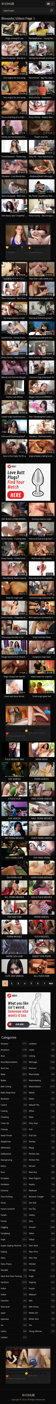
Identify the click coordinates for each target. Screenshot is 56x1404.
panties (42, 1141)
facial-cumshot (14, 1208)
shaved (42, 1227)
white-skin (42, 1318)
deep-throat (14, 1135)
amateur (14, 1043)
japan (14, 1312)
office (42, 1110)
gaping (14, 1251)
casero (14, 1104)
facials (14, 1214)
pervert (42, 1165)
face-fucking (14, 1196)
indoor (14, 1294)
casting (14, 1110)
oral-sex (42, 1135)
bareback (14, 1098)
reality (42, 1184)
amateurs (14, 1049)
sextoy (42, 1214)
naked (42, 1092)
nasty (42, 1098)
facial (14, 1202)
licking (42, 1055)
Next (51, 983)
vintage (42, 1269)
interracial (14, 1306)
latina (14, 1331)
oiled (42, 1117)
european (14, 1178)
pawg (42, 1147)
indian (14, 1288)
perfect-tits (42, 1159)
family (14, 1221)
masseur (42, 1068)
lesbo (42, 1049)
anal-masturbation (14, 1061)
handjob (14, 1269)
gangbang (14, 1233)
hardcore (14, 1282)
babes (14, 1080)
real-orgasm (42, 1178)
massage (42, 1061)
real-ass (42, 1172)
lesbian (14, 1337)
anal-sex (14, 1068)
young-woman (42, 1331)
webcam (42, 1294)
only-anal (42, 1123)
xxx (42, 1325)
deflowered (14, 1153)
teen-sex (42, 1257)
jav (14, 1325)
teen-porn (42, 1251)
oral (42, 1129)
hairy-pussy (14, 1263)
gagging (14, 1227)
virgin (42, 1276)
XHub (7, 3)
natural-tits (42, 1104)
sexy (42, 1221)
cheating (14, 1117)
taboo (42, 1233)
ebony (14, 1165)
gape (14, 1239)
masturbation (42, 1086)
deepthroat (14, 1141)
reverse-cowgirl (42, 1196)
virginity (42, 1282)
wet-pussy (42, 1306)
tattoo (42, 1239)
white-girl (42, 1312)
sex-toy (42, 1208)
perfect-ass (42, 1153)
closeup (14, 1129)
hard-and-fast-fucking (14, 1276)
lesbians (42, 1043)
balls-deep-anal (14, 1092)
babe (14, 1074)
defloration (14, 1147)
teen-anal (42, 1245)
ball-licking (14, 1086)
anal (14, 1055)
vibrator (42, 1263)
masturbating (42, 1080)
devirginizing (14, 1159)
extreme (14, 1190)
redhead (42, 1190)
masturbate (42, 1074)
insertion (14, 1300)
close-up (14, 1123)
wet (42, 1300)
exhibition (14, 1184)
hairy (14, 1257)
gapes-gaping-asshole (14, 1245)
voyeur (42, 1288)
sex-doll (42, 1202)
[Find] (52, 10)
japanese (14, 1318)
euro (14, 1172)
